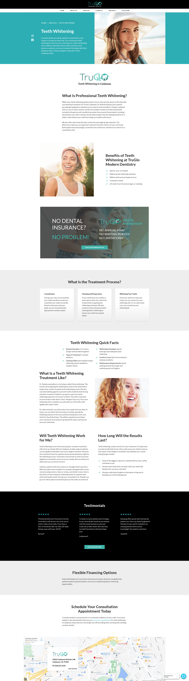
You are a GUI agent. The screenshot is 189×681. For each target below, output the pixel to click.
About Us (73, 10)
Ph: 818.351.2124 (58, 666)
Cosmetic (99, 10)
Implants (112, 10)
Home (62, 10)
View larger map (72, 668)
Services (86, 10)
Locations (126, 10)
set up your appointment (101, 620)
